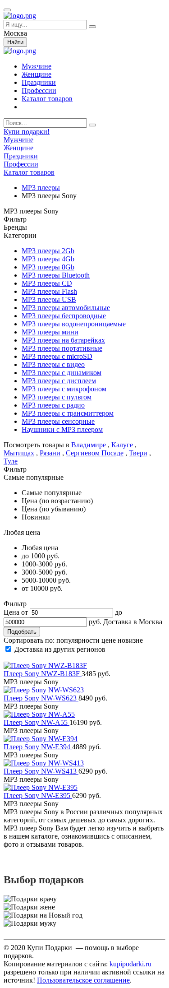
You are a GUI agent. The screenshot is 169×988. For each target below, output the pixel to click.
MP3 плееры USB (49, 299)
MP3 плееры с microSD (57, 356)
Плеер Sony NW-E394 (38, 747)
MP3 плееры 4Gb (48, 259)
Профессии (39, 90)
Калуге (122, 445)
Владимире (88, 445)
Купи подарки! (27, 131)
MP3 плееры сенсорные (58, 421)
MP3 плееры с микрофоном (64, 389)
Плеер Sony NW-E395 (38, 795)
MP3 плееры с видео (53, 364)
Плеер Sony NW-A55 (36, 722)
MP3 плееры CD (47, 283)
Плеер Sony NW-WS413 (41, 771)
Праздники (39, 82)
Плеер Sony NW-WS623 (41, 698)
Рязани (50, 453)
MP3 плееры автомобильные (66, 307)
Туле (11, 461)
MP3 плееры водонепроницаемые (74, 324)
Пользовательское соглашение (83, 980)
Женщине (36, 74)
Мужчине (36, 66)
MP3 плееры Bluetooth (56, 275)
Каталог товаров (47, 98)
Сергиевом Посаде (94, 453)
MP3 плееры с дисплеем (59, 381)
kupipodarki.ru (130, 964)
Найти (15, 42)
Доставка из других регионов (59, 649)
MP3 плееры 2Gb (48, 251)
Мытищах (19, 453)
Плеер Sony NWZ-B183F (43, 673)
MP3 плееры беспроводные (64, 316)
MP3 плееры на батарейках (63, 340)
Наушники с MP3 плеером (62, 429)
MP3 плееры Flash (49, 291)
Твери (138, 453)
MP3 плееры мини (50, 332)
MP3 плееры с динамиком (61, 372)
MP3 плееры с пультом (56, 397)
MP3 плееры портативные (62, 348)
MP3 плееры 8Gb (48, 267)
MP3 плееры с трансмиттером (68, 413)
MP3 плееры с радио (53, 405)
